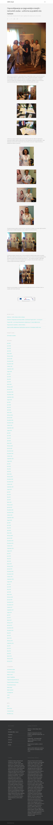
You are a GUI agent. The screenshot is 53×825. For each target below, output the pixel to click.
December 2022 (10, 451)
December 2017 (10, 602)
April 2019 (9, 561)
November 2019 (10, 543)
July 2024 (8, 402)
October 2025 (9, 366)
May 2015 (9, 633)
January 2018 (9, 599)
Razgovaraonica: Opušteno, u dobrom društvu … (16, 324)
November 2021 (10, 481)
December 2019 (10, 540)
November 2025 (10, 363)
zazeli (34, 15)
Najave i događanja (24, 15)
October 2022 (9, 456)
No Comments (38, 15)
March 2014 (9, 656)
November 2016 (10, 630)
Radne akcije (9, 687)
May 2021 (9, 497)
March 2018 (9, 594)
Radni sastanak (30, 15)
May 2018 (9, 589)
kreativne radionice (11, 672)
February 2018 (10, 597)
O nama (9, 729)
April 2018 (9, 592)
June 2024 (9, 404)
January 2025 (9, 389)
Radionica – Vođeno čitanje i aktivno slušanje (16, 317)
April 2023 (9, 440)
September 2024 (10, 397)
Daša (11, 15)
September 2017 (10, 609)
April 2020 (9, 530)
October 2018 (9, 576)
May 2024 (9, 407)
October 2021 (9, 484)
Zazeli (8, 697)
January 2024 (9, 417)
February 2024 (10, 415)
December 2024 (10, 392)
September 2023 (10, 427)
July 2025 (8, 374)
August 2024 (9, 399)
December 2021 (10, 479)
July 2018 (8, 584)
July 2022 (8, 463)
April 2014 (9, 653)
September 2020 (10, 517)
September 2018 (10, 579)
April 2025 (9, 381)
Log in (8, 705)
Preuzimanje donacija (11, 684)
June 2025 (9, 376)
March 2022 (9, 474)
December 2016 (10, 627)
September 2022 (10, 458)
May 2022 (9, 468)
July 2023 (8, 433)
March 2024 (9, 412)
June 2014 (9, 648)
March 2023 (9, 443)
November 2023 (10, 422)
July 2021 (8, 492)
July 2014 (8, 645)
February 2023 (10, 445)
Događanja (10, 734)
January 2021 (9, 507)
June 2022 (9, 466)
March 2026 (9, 353)
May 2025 (9, 379)
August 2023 (9, 430)
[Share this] (11, 18)
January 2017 (9, 625)
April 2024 (9, 410)
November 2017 (10, 604)
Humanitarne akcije (11, 669)
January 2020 (9, 538)
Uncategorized (10, 692)
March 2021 (9, 502)
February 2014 (10, 658)
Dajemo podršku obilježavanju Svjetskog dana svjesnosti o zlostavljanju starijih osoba (24, 327)
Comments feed (10, 711)
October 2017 (9, 607)
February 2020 (10, 535)
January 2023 (9, 448)
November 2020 (10, 512)
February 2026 (10, 356)
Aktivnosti (10, 742)
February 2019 (10, 566)
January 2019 (9, 568)
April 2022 (9, 471)
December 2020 (10, 509)
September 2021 (10, 486)
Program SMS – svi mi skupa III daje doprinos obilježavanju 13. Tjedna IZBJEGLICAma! (23, 322)
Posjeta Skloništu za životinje (12, 682)
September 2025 (10, 368)
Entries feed (9, 708)
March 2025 (9, 384)
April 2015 (9, 635)
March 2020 (9, 533)
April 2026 (9, 351)
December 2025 (10, 361)
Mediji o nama (10, 674)
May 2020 (9, 527)
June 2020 (9, 525)
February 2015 (10, 640)
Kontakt (9, 744)
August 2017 (9, 612)
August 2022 (9, 461)
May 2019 (9, 558)
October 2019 (9, 545)
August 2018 (9, 581)
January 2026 (9, 358)
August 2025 (9, 371)
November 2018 (10, 574)
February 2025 (10, 386)
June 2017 (9, 617)
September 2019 (10, 548)
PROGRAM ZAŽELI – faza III (13, 732)
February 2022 (10, 476)
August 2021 (9, 489)
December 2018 (10, 571)
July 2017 (8, 615)
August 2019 (9, 551)
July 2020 (8, 522)
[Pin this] (17, 18)
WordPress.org (10, 713)
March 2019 (9, 563)
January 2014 (9, 661)
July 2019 (8, 553)
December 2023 (10, 420)
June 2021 (9, 494)
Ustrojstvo (10, 739)
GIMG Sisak (10, 1)
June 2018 (9, 586)
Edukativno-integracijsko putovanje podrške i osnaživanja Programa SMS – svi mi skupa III (24, 319)
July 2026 (8, 343)
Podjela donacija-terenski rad (13, 679)
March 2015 (9, 638)
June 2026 (9, 345)
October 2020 (9, 515)
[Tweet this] (14, 18)
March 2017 (9, 620)
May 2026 (9, 348)
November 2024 (10, 394)
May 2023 (9, 438)
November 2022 (10, 453)
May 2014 (9, 651)
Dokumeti (10, 737)
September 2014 (10, 643)
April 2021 (9, 499)
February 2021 (10, 504)
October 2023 (9, 425)
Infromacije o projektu (11, 335)
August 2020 (9, 520)
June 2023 (9, 435)
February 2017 (10, 622)
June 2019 (9, 556)
